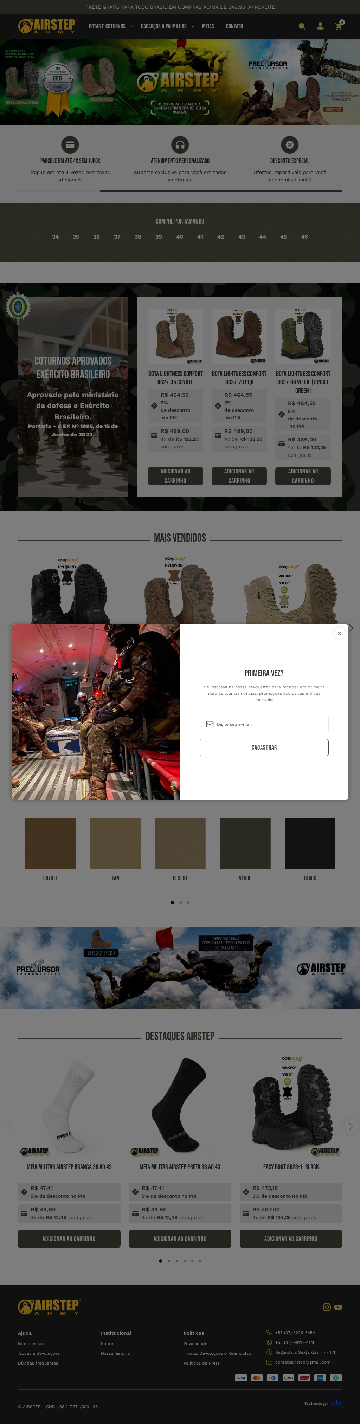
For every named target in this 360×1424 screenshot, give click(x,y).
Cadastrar (264, 747)
